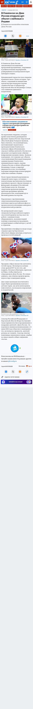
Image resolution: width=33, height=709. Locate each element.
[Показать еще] (28, 36)
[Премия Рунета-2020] (16, 2)
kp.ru (30, 366)
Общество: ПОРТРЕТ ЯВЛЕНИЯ (12, 377)
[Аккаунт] (31, 2)
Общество (4, 10)
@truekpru (12, 361)
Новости (3, 6)
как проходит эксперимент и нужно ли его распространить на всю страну (16, 124)
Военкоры (19, 6)
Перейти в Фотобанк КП (21, 60)
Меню (2, 2)
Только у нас (11, 6)
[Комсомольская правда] (10, 2)
